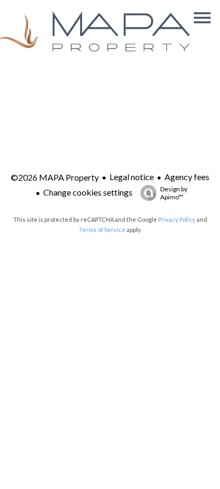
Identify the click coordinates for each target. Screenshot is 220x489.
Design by (173, 193)
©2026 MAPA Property (55, 177)
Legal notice (131, 177)
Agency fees (186, 177)
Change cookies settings (87, 192)
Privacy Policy (176, 219)
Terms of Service (102, 229)
